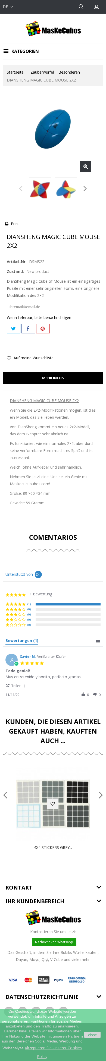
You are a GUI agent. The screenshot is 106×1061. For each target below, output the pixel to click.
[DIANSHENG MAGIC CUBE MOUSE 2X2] (40, 188)
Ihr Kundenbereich (34, 901)
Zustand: (15, 271)
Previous (21, 190)
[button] (16, 685)
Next (85, 190)
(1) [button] (29, 604)
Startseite (15, 72)
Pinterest (43, 328)
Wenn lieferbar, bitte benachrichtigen (39, 317)
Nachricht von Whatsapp (54, 942)
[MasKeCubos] (53, 28)
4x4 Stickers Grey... (53, 847)
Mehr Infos (53, 377)
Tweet (13, 328)
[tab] (21, 641)
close (92, 1035)
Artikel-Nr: (17, 261)
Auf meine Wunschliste (33, 357)
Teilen (28, 328)
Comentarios (53, 537)
